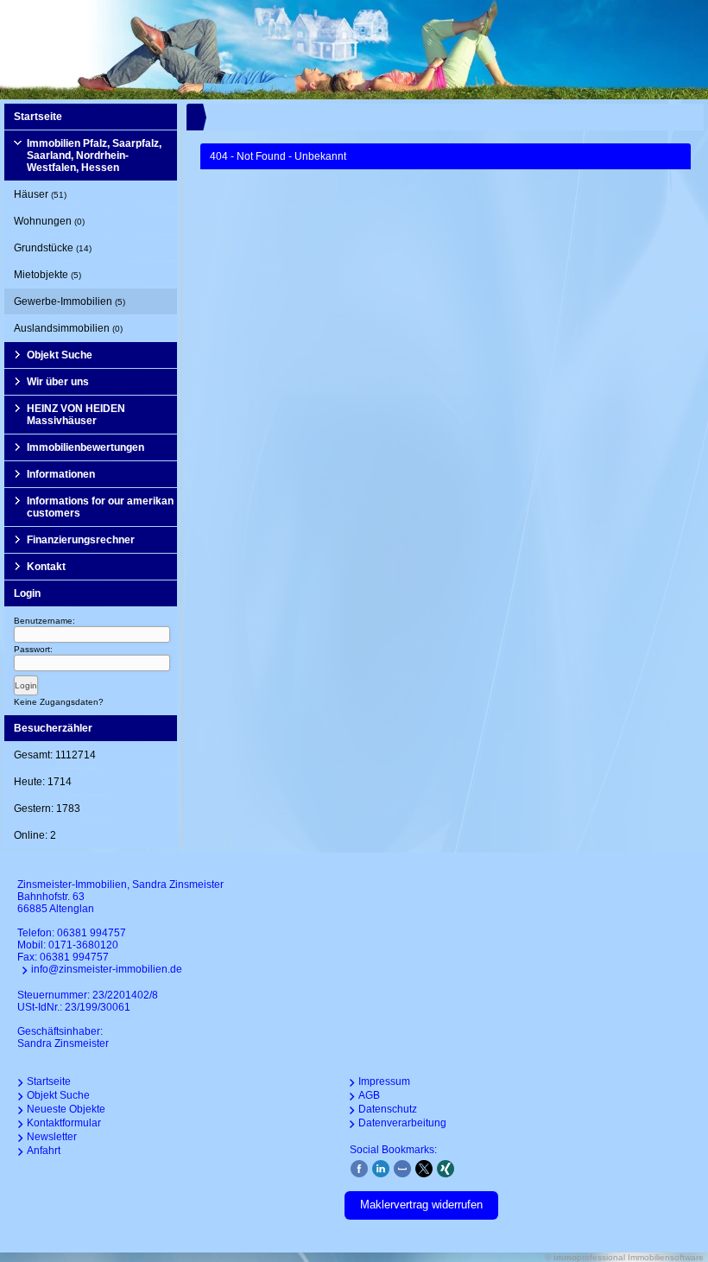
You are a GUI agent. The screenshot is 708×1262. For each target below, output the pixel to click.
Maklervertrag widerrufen (421, 1204)
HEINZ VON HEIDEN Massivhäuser (76, 415)
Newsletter (52, 1137)
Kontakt (46, 567)
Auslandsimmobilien (68, 328)
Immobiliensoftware (666, 1257)
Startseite (38, 117)
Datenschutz (387, 1109)
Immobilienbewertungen (85, 447)
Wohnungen (49, 221)
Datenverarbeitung (402, 1123)
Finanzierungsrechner (81, 540)
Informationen (61, 474)
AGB (369, 1095)
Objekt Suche (59, 355)
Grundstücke (53, 248)
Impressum (384, 1081)
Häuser (40, 194)
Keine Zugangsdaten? (59, 702)
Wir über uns (58, 382)
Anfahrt (43, 1151)
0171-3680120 (83, 945)
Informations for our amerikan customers (100, 507)
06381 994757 (91, 933)
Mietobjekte (47, 275)
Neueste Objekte (66, 1109)
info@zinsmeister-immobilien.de (106, 969)
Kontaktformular (64, 1123)
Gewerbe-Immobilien (69, 301)
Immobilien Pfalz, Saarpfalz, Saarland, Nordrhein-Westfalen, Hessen (94, 155)
